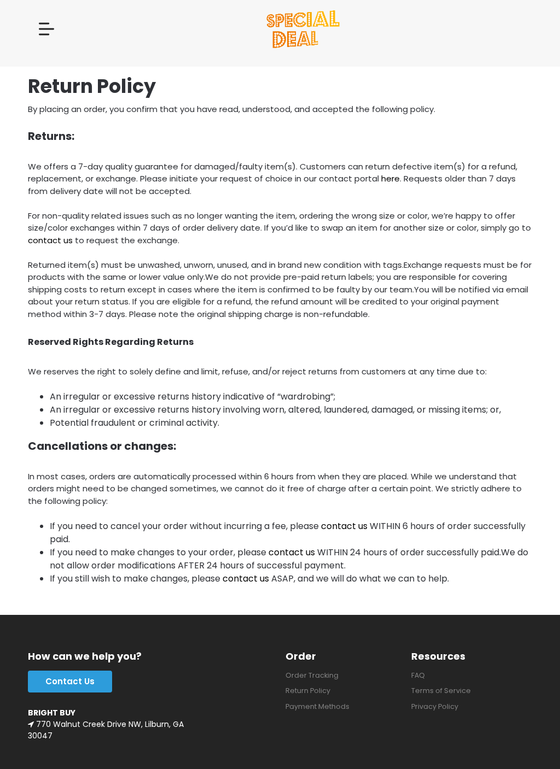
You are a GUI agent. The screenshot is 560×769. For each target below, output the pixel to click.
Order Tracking (312, 675)
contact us (50, 240)
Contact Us (70, 681)
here (390, 178)
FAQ (418, 675)
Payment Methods (317, 706)
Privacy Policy (434, 706)
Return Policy (307, 690)
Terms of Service (441, 690)
